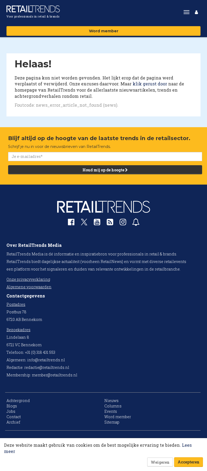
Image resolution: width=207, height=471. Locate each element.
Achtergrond (18, 400)
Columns (113, 405)
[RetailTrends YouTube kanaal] (97, 223)
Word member (103, 31)
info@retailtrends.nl (46, 359)
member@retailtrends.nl (54, 375)
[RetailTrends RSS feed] (110, 223)
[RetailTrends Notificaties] (136, 223)
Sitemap (111, 422)
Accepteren (188, 462)
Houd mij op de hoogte (103, 169)
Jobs (10, 411)
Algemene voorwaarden (28, 286)
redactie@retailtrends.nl (46, 367)
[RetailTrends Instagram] (123, 223)
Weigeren (160, 462)
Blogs (11, 405)
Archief (13, 422)
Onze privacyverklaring (28, 279)
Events (110, 411)
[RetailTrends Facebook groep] (71, 223)
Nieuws (111, 400)
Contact (13, 416)
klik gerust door (150, 83)
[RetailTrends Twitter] (84, 223)
